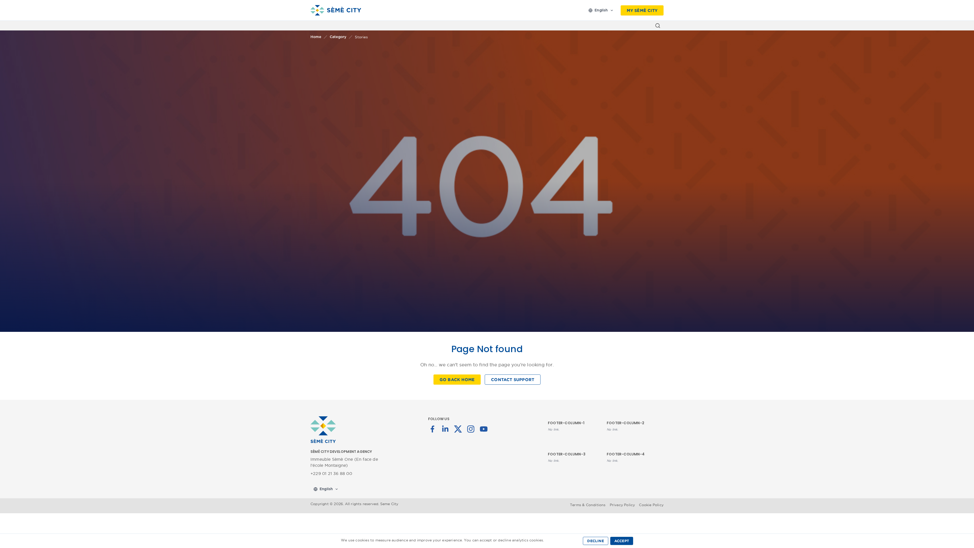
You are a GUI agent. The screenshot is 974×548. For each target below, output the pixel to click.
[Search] (658, 25)
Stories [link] (361, 37)
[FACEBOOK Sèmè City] (432, 428)
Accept (621, 541)
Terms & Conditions (588, 505)
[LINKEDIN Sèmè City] (445, 428)
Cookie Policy (651, 505)
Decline (595, 541)
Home (315, 37)
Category (338, 37)
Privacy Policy (622, 505)
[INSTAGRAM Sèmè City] (470, 428)
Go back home (457, 379)
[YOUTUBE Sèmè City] (483, 428)
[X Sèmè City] (458, 428)
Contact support (512, 379)
